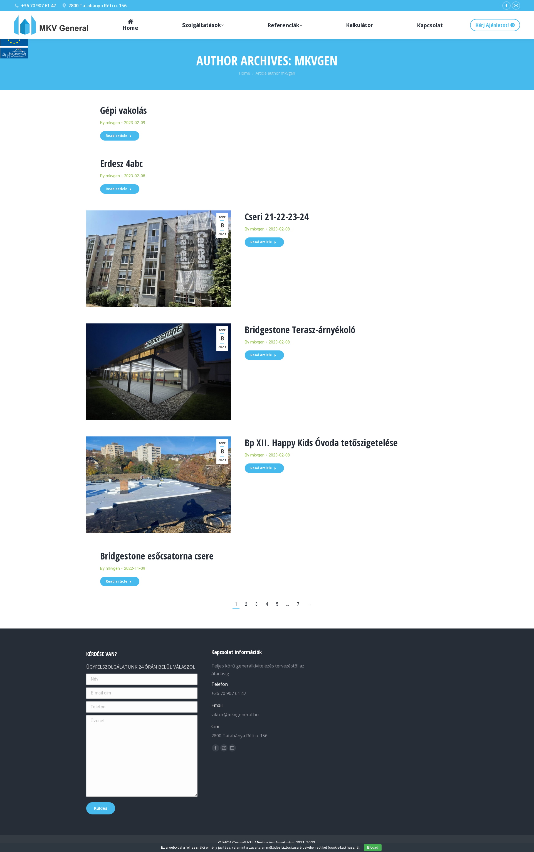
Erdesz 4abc (121, 163)
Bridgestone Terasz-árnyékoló (300, 329)
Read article (116, 135)
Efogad (372, 847)
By (110, 122)
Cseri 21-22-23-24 (277, 216)
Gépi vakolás (123, 110)
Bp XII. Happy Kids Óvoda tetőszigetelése (321, 442)
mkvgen (316, 60)
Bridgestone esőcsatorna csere (157, 555)
